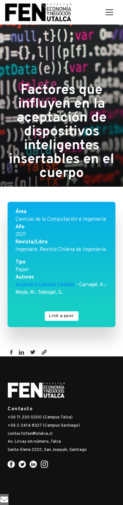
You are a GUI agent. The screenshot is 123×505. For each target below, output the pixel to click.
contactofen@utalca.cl (30, 433)
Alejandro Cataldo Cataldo (45, 285)
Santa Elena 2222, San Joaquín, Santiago (47, 449)
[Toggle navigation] (109, 12)
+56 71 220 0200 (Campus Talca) (40, 417)
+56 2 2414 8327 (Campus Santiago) (44, 425)
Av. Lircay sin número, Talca (34, 441)
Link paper (61, 316)
